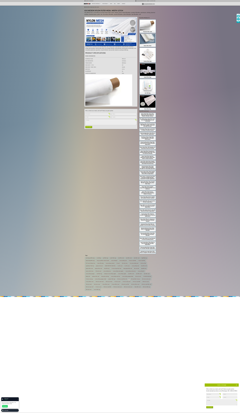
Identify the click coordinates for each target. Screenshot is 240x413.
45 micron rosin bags (89, 279)
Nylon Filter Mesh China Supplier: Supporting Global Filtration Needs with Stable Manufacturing (147, 162)
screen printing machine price (130, 271)
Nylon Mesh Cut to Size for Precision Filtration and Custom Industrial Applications (147, 206)
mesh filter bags (99, 273)
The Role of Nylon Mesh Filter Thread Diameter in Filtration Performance (147, 138)
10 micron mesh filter (132, 260)
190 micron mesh (89, 284)
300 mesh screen (98, 271)
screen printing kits (141, 271)
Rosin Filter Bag (147, 109)
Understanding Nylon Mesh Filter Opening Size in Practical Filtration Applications (147, 143)
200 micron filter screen (135, 284)
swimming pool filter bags (90, 258)
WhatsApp (6, 410)
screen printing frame (107, 271)
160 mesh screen (125, 263)
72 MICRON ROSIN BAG (147, 276)
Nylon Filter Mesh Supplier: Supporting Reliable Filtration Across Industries (147, 187)
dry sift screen (120, 265)
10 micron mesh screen (126, 281)
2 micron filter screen (106, 284)
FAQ (114, 3)
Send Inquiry (209, 407)
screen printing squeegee (90, 273)
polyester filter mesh (89, 268)
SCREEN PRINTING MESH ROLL (110, 265)
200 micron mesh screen (146, 279)
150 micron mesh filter (136, 281)
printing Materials (96, 3)
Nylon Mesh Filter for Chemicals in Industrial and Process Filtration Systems (147, 220)
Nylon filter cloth (144, 265)
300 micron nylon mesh (100, 281)
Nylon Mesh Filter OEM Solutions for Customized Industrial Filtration (147, 148)
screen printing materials (110, 263)
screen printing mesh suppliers (118, 271)
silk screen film (136, 268)
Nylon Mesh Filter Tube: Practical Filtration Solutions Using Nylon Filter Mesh (148, 182)
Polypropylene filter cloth (127, 268)
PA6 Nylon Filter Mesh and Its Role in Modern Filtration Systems (147, 130)
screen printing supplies (122, 273)
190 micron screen (97, 284)
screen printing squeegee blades (127, 276)
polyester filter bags (111, 279)
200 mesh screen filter (125, 284)
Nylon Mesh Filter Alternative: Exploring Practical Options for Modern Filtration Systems (147, 115)
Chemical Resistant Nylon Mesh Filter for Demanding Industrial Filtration (147, 229)
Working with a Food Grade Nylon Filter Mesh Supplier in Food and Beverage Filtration (147, 125)
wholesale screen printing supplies (110, 273)
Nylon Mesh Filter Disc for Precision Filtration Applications (147, 201)
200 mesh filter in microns (135, 279)
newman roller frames (89, 271)
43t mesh (118, 263)
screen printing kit (114, 260)
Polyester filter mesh (147, 31)
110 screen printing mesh (134, 263)
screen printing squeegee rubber (100, 279)
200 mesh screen (89, 289)
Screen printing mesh (123, 260)
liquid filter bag (144, 258)
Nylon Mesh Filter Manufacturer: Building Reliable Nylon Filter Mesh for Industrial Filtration (147, 152)
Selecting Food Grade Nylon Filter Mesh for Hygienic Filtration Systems (147, 252)
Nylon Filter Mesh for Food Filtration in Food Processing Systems (147, 239)
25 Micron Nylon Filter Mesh (116, 268)
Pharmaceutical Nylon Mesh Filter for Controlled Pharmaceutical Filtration (147, 234)
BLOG (111, 3)
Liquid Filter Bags (147, 77)
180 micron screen (145, 281)
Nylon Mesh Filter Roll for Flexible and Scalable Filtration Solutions (147, 197)
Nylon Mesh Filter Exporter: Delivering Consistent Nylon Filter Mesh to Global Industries (147, 157)
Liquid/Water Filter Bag (90, 265)
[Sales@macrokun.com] (238, 16)
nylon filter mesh (121, 258)
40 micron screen (117, 281)
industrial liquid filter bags (90, 260)
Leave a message (221, 385)
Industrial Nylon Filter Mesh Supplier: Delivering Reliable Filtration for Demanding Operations (147, 167)
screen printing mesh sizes (115, 276)
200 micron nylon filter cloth (146, 284)
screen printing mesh (135, 265)
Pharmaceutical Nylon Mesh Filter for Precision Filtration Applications (147, 248)
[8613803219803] (238, 19)
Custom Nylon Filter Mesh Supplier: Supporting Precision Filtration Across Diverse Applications (147, 172)
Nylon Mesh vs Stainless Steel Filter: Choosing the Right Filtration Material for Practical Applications (147, 177)
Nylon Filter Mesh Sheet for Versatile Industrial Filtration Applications (147, 211)
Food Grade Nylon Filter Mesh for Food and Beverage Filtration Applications (147, 243)
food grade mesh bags (105, 276)
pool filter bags (105, 258)
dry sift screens (127, 265)
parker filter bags (113, 258)
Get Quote (5, 406)
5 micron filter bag (97, 289)
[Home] (84, 7)
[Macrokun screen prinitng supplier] (87, 4)
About (118, 3)
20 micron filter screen (115, 284)
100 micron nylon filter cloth (122, 279)
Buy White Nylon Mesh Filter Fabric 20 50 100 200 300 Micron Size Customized (147, 120)
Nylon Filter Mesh (96, 7)
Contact (123, 3)
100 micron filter (143, 263)
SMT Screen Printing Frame (90, 263)
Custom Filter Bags (148, 61)
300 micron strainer (109, 281)
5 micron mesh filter (141, 260)
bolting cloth (88, 276)
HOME (86, 7)
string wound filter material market (103, 260)
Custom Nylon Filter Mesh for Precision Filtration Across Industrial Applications (147, 215)
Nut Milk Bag (147, 93)
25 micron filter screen (90, 281)
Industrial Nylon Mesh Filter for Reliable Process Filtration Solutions (147, 225)
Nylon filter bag (106, 268)
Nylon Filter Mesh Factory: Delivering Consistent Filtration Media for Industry (147, 193)
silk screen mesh (138, 276)
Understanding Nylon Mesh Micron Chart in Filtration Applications (147, 134)
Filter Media (105, 3)
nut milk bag (99, 258)
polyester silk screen (99, 265)
